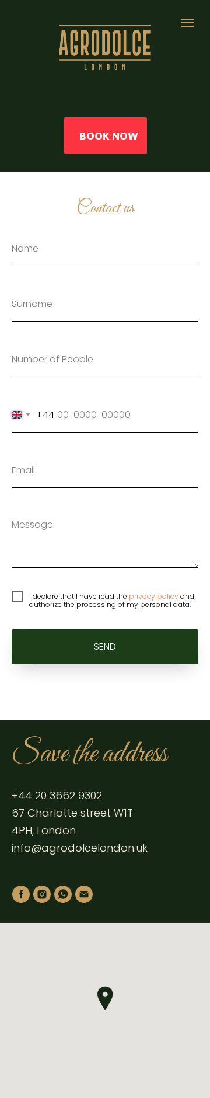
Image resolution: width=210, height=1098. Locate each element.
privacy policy (153, 596)
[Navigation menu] (187, 23)
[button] (105, 998)
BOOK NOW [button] (108, 136)
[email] (84, 894)
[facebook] (21, 894)
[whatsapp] (63, 894)
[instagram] (42, 894)
